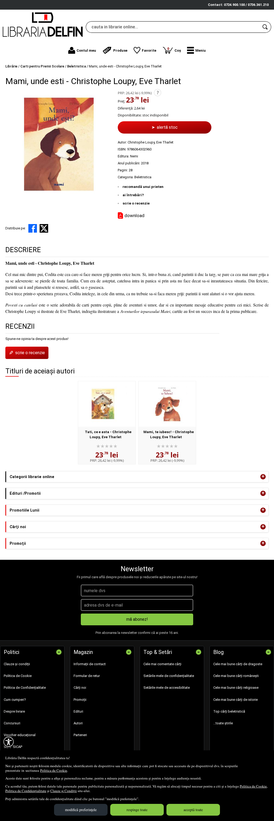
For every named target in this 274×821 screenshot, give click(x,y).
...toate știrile (223, 723)
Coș (174, 49)
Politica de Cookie (53, 770)
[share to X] (44, 228)
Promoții (80, 700)
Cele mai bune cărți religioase (235, 688)
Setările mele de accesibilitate (166, 688)
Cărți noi (80, 688)
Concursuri (12, 723)
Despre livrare (14, 711)
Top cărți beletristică (229, 711)
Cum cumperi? (15, 700)
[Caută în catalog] (265, 27)
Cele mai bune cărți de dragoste (237, 664)
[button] (196, 50)
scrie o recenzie (136, 203)
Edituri (78, 711)
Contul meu (86, 50)
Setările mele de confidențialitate (168, 676)
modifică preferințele (81, 809)
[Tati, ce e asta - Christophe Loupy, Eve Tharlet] (106, 404)
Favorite (149, 50)
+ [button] (263, 476)
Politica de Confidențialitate (25, 790)
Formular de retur (87, 676)
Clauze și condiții (17, 664)
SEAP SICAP (13, 747)
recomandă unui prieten (143, 187)
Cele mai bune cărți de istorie (235, 700)
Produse (120, 50)
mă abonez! (137, 619)
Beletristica (142, 177)
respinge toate (137, 809)
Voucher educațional (20, 735)
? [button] (158, 93)
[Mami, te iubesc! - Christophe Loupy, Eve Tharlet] (167, 404)
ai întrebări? (133, 195)
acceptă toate (193, 809)
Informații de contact (90, 664)
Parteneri (80, 735)
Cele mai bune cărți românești (236, 676)
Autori (78, 723)
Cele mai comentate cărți (162, 664)
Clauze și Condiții (63, 790)
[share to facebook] (32, 228)
